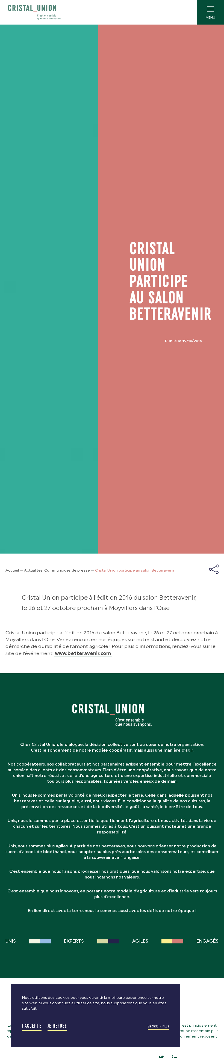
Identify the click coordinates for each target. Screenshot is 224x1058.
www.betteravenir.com (83, 653)
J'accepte (32, 1026)
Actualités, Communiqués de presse (57, 570)
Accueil (12, 570)
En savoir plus (158, 1026)
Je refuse (57, 1026)
